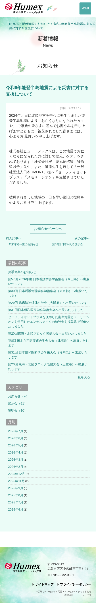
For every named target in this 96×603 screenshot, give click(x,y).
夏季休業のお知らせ (22, 272)
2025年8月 (15, 495)
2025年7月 (15, 502)
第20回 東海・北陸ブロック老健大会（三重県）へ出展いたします (48, 366)
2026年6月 (15, 438)
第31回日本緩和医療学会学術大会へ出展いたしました (45, 310)
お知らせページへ (48, 229)
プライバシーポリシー (75, 584)
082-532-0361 (60, 575)
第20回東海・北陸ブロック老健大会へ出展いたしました (47, 333)
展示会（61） (17, 403)
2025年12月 (16, 474)
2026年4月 (15, 452)
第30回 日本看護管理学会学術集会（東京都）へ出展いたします (48, 293)
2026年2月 (15, 466)
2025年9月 (15, 488)
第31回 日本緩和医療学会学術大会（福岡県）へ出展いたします (48, 355)
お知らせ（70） (19, 396)
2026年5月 (15, 445)
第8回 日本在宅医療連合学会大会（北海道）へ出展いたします (48, 343)
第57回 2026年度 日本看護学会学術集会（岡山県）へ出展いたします (48, 281)
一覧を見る (82, 377)
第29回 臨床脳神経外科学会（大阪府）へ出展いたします (48, 303)
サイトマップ (44, 584)
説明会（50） (17, 410)
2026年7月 (15, 431)
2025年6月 (15, 509)
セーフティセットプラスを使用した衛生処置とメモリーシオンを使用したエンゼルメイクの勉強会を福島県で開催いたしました (48, 321)
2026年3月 (15, 459)
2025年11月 (16, 481)
